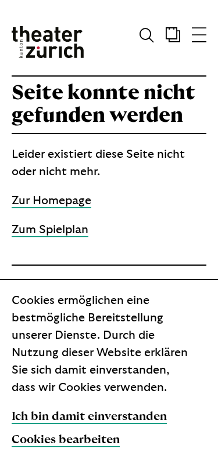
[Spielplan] (167, 37)
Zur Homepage (51, 201)
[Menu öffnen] (199, 37)
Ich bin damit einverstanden (89, 416)
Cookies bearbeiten (66, 439)
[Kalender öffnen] (173, 37)
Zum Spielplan (50, 230)
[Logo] (48, 42)
